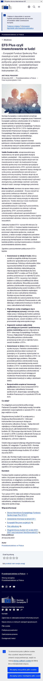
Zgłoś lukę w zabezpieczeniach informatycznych (20, 618)
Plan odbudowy (13, 526)
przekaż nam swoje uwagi (15, 563)
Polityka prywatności (9, 630)
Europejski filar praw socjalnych (19, 522)
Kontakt (5, 614)
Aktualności (8, 40)
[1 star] (4, 558)
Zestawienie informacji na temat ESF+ (21, 519)
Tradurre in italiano (13, 26)
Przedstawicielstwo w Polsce (13, 546)
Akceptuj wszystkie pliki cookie (23, 670)
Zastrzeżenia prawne (10, 634)
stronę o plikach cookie (22, 661)
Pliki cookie (6, 626)
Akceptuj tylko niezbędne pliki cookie (25, 676)
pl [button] (29, 7)
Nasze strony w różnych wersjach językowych (19, 622)
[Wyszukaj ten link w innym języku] (32, 523)
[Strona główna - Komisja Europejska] (7, 6)
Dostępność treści (8, 638)
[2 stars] (6, 558)
